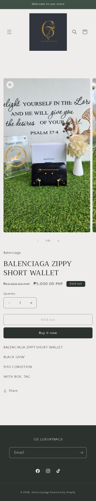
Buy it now (48, 333)
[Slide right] (58, 241)
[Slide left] (38, 241)
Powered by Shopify (62, 492)
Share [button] (13, 391)
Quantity (9, 293)
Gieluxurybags (41, 492)
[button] (9, 32)
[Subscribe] (81, 452)
